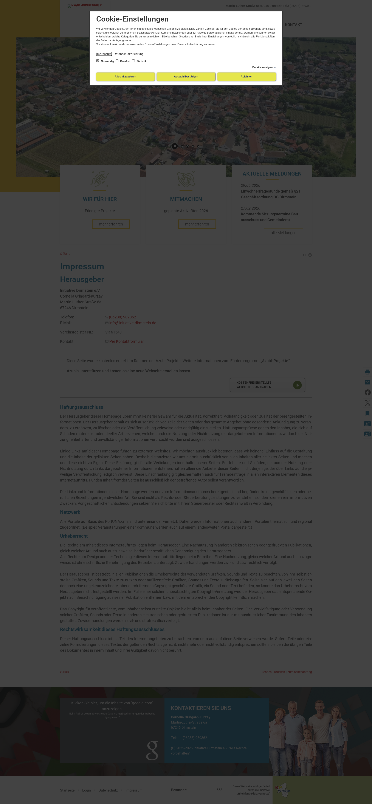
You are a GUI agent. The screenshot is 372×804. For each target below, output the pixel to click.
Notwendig (107, 61)
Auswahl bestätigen (186, 76)
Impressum (104, 54)
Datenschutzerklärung (129, 54)
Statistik (141, 61)
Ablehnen (246, 76)
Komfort (125, 61)
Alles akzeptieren (125, 76)
